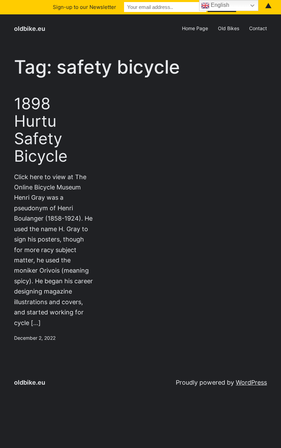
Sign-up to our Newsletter (84, 7)
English (219, 5)
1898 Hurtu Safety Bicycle (41, 130)
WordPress (251, 382)
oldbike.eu (29, 28)
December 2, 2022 (35, 338)
